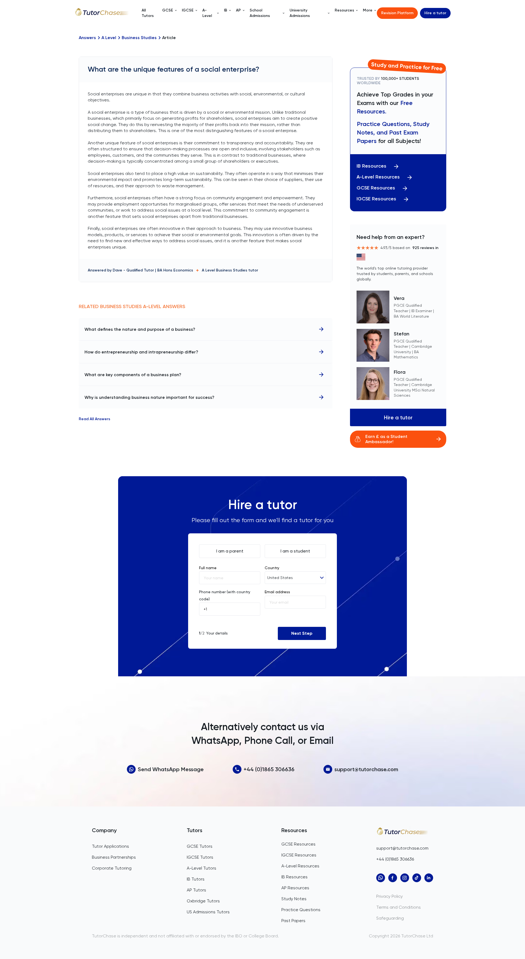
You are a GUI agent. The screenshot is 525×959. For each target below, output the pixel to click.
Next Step (302, 633)
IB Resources (371, 166)
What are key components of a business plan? (132, 374)
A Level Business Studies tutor (230, 270)
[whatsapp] (380, 877)
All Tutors (148, 13)
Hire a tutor (435, 13)
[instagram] (404, 877)
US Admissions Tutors (208, 911)
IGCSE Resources (376, 199)
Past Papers (293, 920)
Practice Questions (300, 909)
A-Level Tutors (201, 868)
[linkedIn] (428, 877)
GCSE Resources (376, 188)
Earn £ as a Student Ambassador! (386, 439)
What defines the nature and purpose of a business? (139, 329)
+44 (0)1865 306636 (269, 769)
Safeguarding (390, 918)
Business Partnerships (114, 857)
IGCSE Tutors (200, 857)
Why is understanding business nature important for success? (149, 397)
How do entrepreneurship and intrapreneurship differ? (141, 352)
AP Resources (295, 887)
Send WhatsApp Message (171, 769)
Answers (87, 37)
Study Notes (294, 898)
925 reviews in (425, 247)
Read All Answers (94, 419)
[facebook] (392, 877)
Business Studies (139, 37)
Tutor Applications (110, 846)
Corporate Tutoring (112, 868)
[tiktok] (416, 877)
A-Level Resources (378, 177)
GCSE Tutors (199, 846)
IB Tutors (196, 879)
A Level (108, 37)
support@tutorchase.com (366, 769)
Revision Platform (397, 13)
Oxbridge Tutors (203, 901)
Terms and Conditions (398, 907)
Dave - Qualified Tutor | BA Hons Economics (153, 270)
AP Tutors (196, 890)
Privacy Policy (389, 896)
